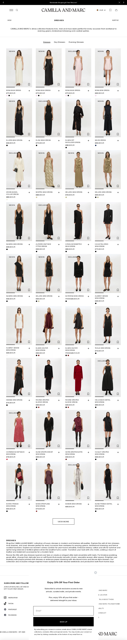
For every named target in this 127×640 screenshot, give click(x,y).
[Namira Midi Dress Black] (7, 249)
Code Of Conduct (98, 613)
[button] (116, 20)
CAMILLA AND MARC (99, 590)
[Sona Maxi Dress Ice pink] (7, 95)
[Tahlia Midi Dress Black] (95, 353)
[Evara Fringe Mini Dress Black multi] (7, 511)
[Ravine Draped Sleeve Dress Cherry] (38, 407)
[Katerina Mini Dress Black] (66, 301)
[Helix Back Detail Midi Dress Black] (95, 407)
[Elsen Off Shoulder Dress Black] (66, 147)
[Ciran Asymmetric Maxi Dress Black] (66, 251)
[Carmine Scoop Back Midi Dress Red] (7, 459)
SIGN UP (63, 622)
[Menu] (11, 10)
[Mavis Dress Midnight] (95, 145)
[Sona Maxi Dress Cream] (11, 95)
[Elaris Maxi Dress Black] (7, 145)
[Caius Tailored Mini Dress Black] (95, 251)
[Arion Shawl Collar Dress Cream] (7, 199)
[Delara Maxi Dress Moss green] (66, 197)
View (9, 20)
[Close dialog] (95, 572)
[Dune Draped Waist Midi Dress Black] (36, 459)
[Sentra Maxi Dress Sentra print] (36, 197)
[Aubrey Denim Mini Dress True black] (95, 303)
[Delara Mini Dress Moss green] (98, 197)
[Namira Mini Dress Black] (7, 301)
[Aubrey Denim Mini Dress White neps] (7, 355)
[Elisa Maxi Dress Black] (36, 145)
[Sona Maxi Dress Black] (9, 95)
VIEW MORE (63, 521)
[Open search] (16, 10)
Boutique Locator (99, 595)
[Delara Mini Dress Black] (95, 197)
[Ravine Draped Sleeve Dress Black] (36, 407)
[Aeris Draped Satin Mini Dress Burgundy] (66, 459)
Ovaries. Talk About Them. (102, 599)
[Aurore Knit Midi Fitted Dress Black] (36, 251)
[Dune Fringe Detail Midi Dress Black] (95, 511)
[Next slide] (29, 67)
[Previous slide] (9, 67)
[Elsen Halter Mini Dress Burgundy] (38, 355)
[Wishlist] (110, 10)
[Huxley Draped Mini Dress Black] (95, 459)
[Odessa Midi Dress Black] (7, 405)
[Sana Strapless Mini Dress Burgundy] (36, 511)
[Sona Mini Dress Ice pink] (95, 95)
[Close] (119, 2)
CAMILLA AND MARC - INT (11, 632)
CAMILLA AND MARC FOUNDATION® (105, 604)
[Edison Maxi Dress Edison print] (66, 509)
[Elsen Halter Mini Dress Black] (36, 355)
